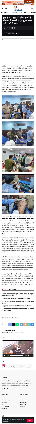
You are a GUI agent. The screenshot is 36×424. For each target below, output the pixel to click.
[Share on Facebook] (7, 28)
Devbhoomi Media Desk (9, 32)
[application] (18, 348)
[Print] (15, 28)
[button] (30, 420)
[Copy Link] (29, 324)
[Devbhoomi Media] (18, 8)
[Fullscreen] (31, 355)
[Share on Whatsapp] (17, 324)
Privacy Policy (19, 419)
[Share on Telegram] (21, 324)
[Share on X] (9, 28)
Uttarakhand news (13, 318)
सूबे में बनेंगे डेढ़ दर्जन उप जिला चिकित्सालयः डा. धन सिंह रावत (17, 306)
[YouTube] (5, 389)
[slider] (16, 355)
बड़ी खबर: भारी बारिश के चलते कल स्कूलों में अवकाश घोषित (17, 298)
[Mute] (28, 355)
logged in (11, 332)
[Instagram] (7, 389)
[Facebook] (2, 389)
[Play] (5, 355)
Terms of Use (5, 421)
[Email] (12, 28)
